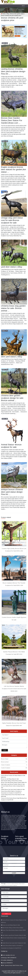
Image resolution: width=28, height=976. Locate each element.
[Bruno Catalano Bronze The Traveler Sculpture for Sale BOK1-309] (14, 567)
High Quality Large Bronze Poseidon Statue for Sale (13, 784)
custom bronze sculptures (11, 885)
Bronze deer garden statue (17, 13)
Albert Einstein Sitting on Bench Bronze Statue (11, 780)
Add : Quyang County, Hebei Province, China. (12, 965)
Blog (8, 13)
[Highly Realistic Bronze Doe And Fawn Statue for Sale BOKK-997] (14, 708)
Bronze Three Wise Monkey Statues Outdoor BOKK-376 (14, 782)
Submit (14, 873)
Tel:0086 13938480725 (7, 960)
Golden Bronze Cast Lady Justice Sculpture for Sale (13, 789)
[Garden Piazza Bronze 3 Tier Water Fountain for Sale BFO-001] (14, 636)
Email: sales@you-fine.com (8, 955)
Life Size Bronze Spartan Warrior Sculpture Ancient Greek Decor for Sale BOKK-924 (14, 688)
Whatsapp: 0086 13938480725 (9, 957)
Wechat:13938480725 (7, 962)
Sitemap (22, 972)
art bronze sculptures (10, 883)
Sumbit (4, 750)
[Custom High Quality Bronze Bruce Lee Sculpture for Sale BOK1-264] (14, 533)
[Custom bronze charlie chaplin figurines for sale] (14, 602)
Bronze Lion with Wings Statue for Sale (10, 779)
